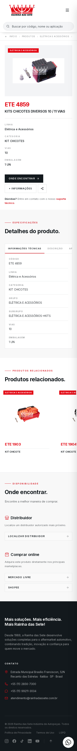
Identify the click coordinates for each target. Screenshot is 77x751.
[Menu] (67, 10)
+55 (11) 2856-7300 (23, 684)
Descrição (55, 248)
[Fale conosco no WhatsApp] (68, 742)
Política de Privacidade (18, 732)
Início (13, 36)
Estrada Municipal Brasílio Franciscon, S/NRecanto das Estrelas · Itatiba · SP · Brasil (38, 674)
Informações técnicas (24, 248)
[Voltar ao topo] (51, 741)
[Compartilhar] (42, 188)
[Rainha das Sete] (22, 10)
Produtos (28, 36)
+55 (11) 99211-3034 (23, 691)
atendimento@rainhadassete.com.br (34, 698)
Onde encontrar (22, 178)
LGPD (62, 732)
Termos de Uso (45, 732)
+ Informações (20, 188)
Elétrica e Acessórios (54, 36)
